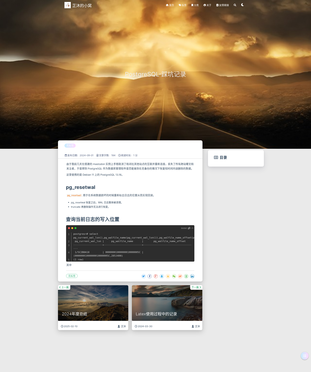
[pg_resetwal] (65, 187)
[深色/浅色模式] (243, 5)
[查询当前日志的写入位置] (65, 219)
